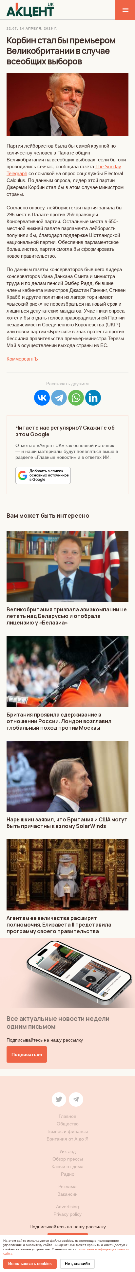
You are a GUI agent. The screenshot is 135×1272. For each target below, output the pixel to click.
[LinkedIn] (93, 398)
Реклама (67, 1186)
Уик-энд (67, 1151)
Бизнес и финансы (68, 1131)
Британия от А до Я (67, 1139)
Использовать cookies (30, 1263)
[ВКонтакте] (42, 398)
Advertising (67, 1206)
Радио (67, 1174)
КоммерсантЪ (22, 359)
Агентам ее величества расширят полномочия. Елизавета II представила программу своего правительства (59, 924)
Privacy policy (67, 1214)
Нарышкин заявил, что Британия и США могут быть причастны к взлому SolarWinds (67, 823)
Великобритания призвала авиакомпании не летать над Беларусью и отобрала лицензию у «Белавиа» (67, 616)
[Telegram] (59, 398)
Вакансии (67, 1194)
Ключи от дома (67, 1166)
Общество (68, 1123)
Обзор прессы (67, 1159)
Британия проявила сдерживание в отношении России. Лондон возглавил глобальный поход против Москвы (59, 721)
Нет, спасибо (77, 1263)
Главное (67, 1116)
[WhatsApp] (76, 398)
